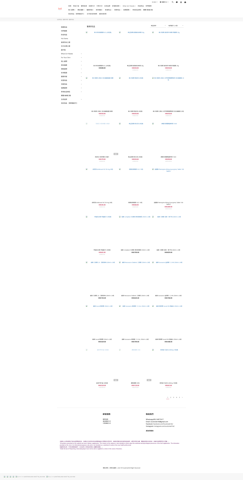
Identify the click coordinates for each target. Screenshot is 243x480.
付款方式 (99, 6)
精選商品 (64, 27)
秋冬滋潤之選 (65, 46)
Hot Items (64, 38)
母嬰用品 (117, 10)
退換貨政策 (103, 14)
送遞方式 (92, 6)
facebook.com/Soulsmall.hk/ (163, 424)
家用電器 (99, 10)
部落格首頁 (116, 6)
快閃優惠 (148, 6)
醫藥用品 (71, 19)
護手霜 (63, 50)
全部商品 (59, 19)
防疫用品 (141, 6)
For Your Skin (65, 57)
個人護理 (71, 10)
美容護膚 (80, 10)
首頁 (69, 6)
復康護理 (126, 10)
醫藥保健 (90, 10)
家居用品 (108, 10)
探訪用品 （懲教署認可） (76, 14)
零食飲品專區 (137, 10)
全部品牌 (107, 6)
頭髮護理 (64, 69)
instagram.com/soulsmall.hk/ (164, 426)
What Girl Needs (129, 6)
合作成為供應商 (92, 14)
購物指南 (84, 6)
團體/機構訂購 (148, 10)
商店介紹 (76, 6)
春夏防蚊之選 (65, 42)
